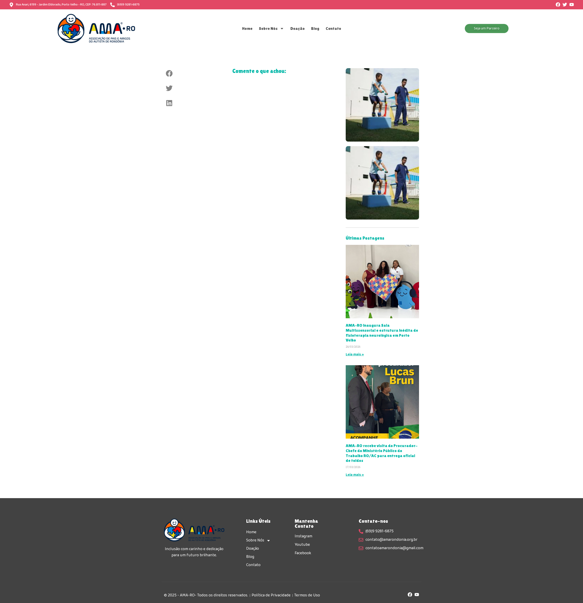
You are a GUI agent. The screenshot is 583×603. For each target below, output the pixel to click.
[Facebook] (410, 594)
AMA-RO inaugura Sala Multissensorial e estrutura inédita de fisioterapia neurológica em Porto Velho (382, 332)
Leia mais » (355, 354)
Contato (333, 28)
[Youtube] (416, 594)
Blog (315, 28)
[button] (169, 73)
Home (247, 28)
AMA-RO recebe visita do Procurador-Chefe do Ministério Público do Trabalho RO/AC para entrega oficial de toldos (381, 453)
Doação (297, 28)
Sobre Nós (268, 28)
